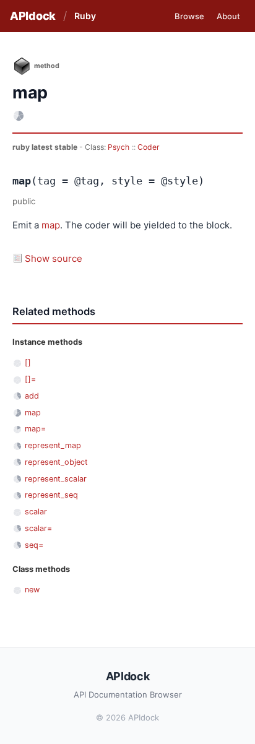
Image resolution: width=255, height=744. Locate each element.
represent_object (56, 462)
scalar (36, 511)
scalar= (38, 528)
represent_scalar (56, 478)
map (50, 225)
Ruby (85, 16)
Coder (148, 147)
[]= (30, 379)
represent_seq (51, 495)
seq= (34, 545)
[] (28, 362)
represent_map (53, 445)
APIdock (33, 15)
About (228, 16)
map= (35, 428)
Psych (118, 147)
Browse (189, 16)
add (32, 395)
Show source (53, 258)
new (32, 589)
